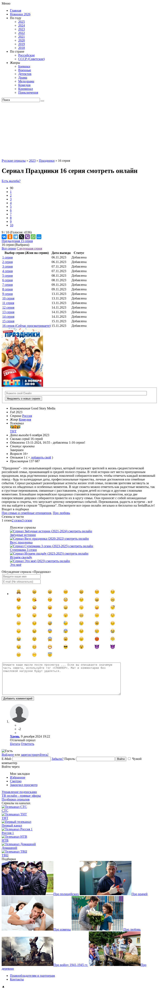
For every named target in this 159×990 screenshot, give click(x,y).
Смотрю (16, 781)
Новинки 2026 (20, 14)
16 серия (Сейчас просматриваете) (26, 325)
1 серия (7, 257)
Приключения (28, 92)
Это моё (15, 564)
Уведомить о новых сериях (23, 398)
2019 (21, 44)
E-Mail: (7, 759)
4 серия (7, 271)
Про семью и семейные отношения (26, 513)
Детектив (24, 74)
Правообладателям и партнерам (32, 975)
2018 (21, 48)
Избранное (17, 777)
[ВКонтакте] (4, 236)
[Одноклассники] (9, 236)
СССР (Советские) (31, 59)
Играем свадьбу (21, 557)
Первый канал (12, 825)
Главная (15, 10)
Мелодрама (26, 81)
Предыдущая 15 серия (17, 241)
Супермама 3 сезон (23, 550)
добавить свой (41, 457)
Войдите (8, 754)
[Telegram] (15, 236)
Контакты (17, 979)
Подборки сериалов (16, 799)
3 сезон (27, 520)
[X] (21, 236)
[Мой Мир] (38, 236)
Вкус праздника (21, 542)
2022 (21, 33)
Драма (22, 77)
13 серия (8, 312)
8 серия (7, 289)
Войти (121, 759)
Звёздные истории (23, 535)
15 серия (8, 321)
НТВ (5, 840)
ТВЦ (5, 855)
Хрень (14, 736)
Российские (26, 55)
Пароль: (70, 759)
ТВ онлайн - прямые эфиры (21, 795)
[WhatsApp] (33, 236)
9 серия (7, 294)
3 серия (7, 266)
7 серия (7, 284)
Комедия (24, 85)
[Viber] (27, 236)
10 (11, 225)
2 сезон (17, 520)
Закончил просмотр (23, 785)
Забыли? (58, 759)
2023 (21, 29)
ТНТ (5, 818)
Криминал (25, 89)
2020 (21, 40)
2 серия (7, 262)
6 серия (7, 280)
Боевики (24, 66)
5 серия (7, 275)
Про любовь (61, 513)
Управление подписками (19, 792)
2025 (21, 21)
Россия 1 (8, 833)
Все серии (9, 248)
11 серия (8, 303)
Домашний (9, 848)
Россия (27, 416)
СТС (5, 810)
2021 (21, 36)
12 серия (8, 307)
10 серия (8, 298)
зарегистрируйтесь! (34, 754)
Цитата (15, 744)
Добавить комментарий (17, 698)
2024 (21, 25)
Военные (24, 70)
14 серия (8, 316)
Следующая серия (29, 248)
